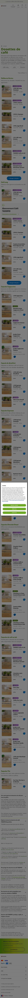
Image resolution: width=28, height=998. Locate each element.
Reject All (14, 508)
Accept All (14, 512)
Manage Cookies (14, 505)
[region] (14, 499)
